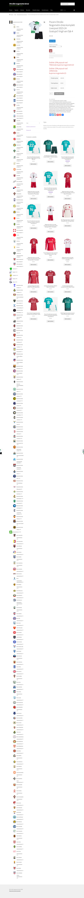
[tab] (33, 123)
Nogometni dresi (52, 103)
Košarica (22, 10)
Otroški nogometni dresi (19, 4)
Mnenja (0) (28, 130)
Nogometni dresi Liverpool (22, 14)
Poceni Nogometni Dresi (60, 110)
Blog (51, 10)
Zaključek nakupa (36, 10)
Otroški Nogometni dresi (62, 107)
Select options (33, 164)
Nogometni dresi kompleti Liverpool (63, 103)
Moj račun (28, 10)
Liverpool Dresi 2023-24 (66, 102)
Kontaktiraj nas (45, 10)
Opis (27, 123)
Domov (10, 10)
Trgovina (16, 10)
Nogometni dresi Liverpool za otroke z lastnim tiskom (59, 106)
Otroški (65, 100)
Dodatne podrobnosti (30, 126)
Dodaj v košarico (59, 93)
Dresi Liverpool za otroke (57, 102)
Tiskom (52, 53)
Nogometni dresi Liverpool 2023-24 (65, 104)
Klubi (15, 14)
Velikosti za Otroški (53, 44)
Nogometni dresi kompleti (15, 891)
